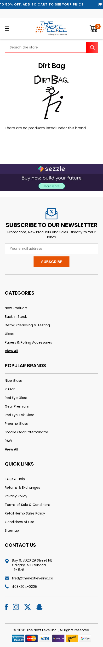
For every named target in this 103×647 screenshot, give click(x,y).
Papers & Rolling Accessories (28, 342)
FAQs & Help (15, 479)
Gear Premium (17, 406)
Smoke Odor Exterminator (26, 432)
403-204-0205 (24, 586)
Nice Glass (13, 380)
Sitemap (12, 530)
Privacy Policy (16, 496)
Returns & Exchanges (22, 487)
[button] (51, 177)
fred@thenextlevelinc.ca (32, 578)
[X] (27, 607)
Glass (9, 333)
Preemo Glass (16, 423)
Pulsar (10, 389)
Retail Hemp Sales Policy (25, 513)
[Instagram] (16, 607)
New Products (16, 308)
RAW (8, 440)
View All (11, 351)
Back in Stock (16, 316)
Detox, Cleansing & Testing (27, 325)
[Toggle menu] (14, 28)
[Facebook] (6, 607)
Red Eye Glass (16, 397)
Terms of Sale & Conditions (28, 504)
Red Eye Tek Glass (19, 415)
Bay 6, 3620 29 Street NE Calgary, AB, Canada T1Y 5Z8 (32, 565)
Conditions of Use (19, 522)
